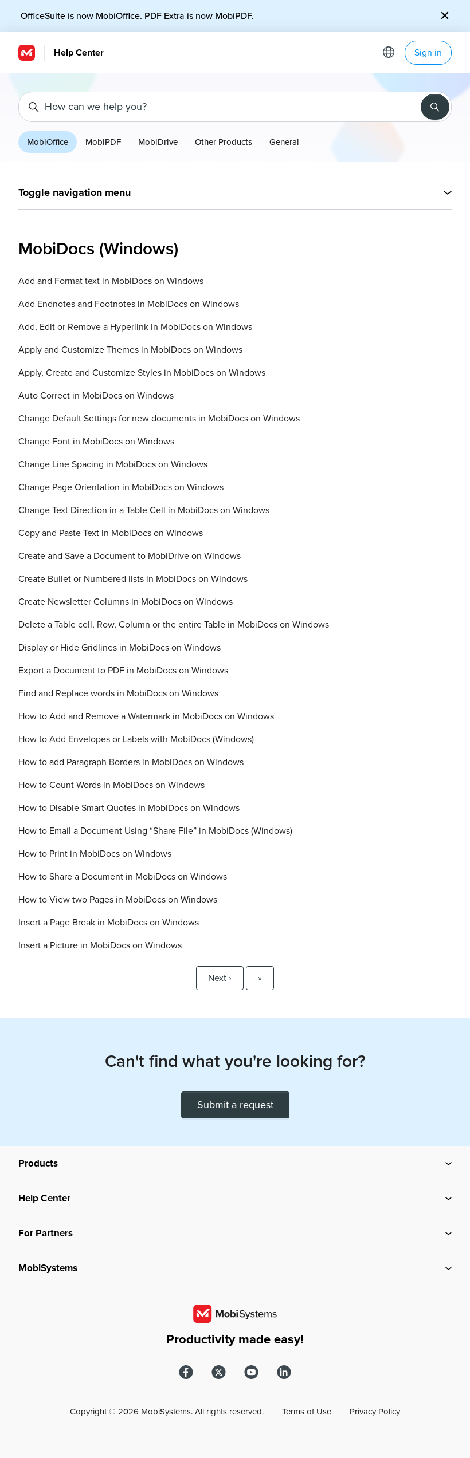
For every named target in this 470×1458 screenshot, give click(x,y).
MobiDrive (158, 142)
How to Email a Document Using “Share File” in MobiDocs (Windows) (155, 831)
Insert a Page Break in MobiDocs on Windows (108, 922)
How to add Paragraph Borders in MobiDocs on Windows (131, 762)
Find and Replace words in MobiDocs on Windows (118, 693)
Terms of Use (306, 1411)
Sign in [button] (428, 52)
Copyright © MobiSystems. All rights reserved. (167, 1411)
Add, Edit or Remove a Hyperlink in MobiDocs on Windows (135, 327)
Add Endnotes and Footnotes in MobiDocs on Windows (128, 304)
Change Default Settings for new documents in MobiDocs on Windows (159, 418)
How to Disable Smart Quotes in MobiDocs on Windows (129, 808)
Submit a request (235, 1104)
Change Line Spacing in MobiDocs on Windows (112, 464)
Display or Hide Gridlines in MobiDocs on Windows (119, 647)
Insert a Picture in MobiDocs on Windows (100, 945)
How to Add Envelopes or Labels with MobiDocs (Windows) (136, 739)
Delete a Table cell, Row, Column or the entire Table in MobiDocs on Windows (173, 625)
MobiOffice (47, 142)
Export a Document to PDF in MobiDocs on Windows (123, 670)
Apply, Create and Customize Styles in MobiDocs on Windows (141, 373)
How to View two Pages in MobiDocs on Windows (117, 899)
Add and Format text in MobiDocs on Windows (110, 281)
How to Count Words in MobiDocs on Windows (111, 785)
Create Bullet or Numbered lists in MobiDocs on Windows (133, 579)
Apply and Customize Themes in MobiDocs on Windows (130, 350)
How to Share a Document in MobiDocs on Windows (122, 876)
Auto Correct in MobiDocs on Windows (96, 395)
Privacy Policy (375, 1411)
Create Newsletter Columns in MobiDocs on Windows (125, 602)
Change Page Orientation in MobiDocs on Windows (121, 487)
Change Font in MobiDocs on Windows (96, 441)
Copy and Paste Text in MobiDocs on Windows (110, 533)
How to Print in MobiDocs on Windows (94, 854)
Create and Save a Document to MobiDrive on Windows (129, 556)
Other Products (223, 142)
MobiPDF (103, 142)
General (284, 142)
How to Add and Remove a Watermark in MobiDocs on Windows (146, 716)
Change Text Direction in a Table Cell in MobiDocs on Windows (143, 510)
